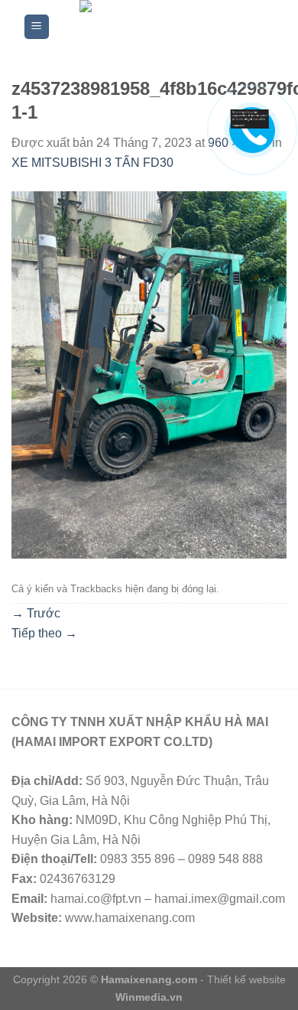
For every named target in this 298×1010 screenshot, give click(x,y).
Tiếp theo (44, 633)
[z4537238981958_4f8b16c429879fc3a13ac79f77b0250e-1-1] (149, 373)
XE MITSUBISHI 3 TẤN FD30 (92, 162)
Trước (35, 613)
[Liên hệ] (254, 118)
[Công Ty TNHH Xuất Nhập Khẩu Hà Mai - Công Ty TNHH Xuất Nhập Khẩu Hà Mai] (163, 27)
